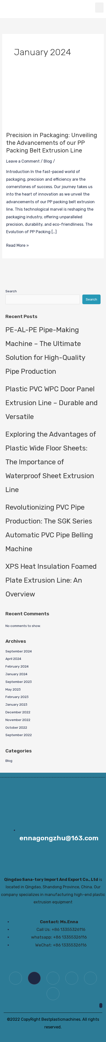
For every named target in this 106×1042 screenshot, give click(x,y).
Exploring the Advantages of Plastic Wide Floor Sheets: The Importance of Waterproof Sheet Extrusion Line (50, 462)
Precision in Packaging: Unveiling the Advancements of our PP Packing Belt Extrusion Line (51, 143)
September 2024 (18, 651)
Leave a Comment (23, 161)
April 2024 (13, 659)
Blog (48, 161)
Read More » (17, 245)
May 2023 (13, 689)
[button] (99, 7)
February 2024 (17, 666)
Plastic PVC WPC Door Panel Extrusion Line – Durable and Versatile (51, 403)
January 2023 (16, 704)
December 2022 (17, 712)
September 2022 (18, 735)
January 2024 (16, 674)
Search (11, 291)
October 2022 (16, 727)
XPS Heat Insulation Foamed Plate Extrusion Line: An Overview (51, 580)
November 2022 (17, 720)
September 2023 (18, 682)
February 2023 (17, 697)
